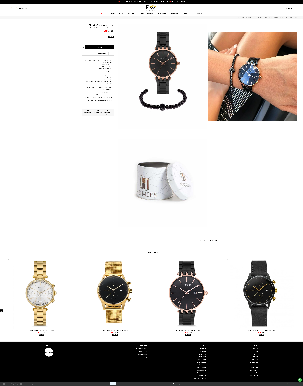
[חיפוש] (6, 8)
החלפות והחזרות (254, 373)
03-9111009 (142, 351)
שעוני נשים (187, 14)
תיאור (111, 54)
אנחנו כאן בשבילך (289, 8)
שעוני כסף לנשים (201, 365)
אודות (256, 351)
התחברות (25, 8)
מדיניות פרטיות (254, 367)
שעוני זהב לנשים (201, 362)
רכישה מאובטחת (254, 362)
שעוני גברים (199, 14)
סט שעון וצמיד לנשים (275, 17)
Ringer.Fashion (142, 354)
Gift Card (49, 352)
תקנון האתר (255, 357)
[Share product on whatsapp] (201, 240)
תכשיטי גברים (162, 14)
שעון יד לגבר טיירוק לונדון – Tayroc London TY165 (261, 330)
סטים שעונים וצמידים (147, 14)
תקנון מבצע (255, 359)
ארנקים (113, 14)
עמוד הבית (294, 17)
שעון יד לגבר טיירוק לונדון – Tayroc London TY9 (115, 330)
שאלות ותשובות (254, 370)
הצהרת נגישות (254, 365)
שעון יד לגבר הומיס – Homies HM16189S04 (188, 330)
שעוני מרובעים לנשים (200, 373)
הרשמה (20, 8)
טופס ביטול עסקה (253, 376)
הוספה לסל (99, 47)
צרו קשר (256, 354)
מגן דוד (121, 14)
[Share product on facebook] (198, 240)
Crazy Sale (104, 14)
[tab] (111, 53)
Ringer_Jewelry (142, 357)
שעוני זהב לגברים (201, 367)
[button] (83, 47)
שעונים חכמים (131, 14)
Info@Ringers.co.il (141, 348)
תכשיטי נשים (175, 14)
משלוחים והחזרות (102, 54)
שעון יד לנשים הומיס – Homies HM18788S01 (41, 330)
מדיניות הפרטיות (145, 384)
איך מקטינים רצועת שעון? (199, 378)
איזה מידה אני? (202, 376)
